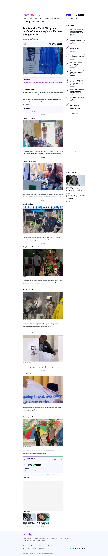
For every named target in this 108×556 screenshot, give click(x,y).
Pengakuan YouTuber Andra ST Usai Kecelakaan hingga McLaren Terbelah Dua (43, 523)
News (25, 18)
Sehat (71, 18)
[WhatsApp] (71, 548)
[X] (75, 548)
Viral (34, 474)
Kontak (24, 538)
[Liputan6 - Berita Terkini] (27, 534)
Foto (83, 18)
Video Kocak (26, 477)
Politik (30, 18)
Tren (33, 21)
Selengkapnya (75, 113)
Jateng (27, 22)
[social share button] (50, 44)
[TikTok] (82, 548)
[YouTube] (79, 548)
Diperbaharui (35, 44)
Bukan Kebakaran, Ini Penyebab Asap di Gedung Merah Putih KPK (29, 523)
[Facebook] (73, 548)
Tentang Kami (35, 538)
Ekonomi (36, 18)
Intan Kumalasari (32, 43)
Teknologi (53, 18)
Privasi (33, 540)
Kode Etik (38, 540)
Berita (38, 21)
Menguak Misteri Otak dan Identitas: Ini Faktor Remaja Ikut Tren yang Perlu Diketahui (43, 82)
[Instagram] (77, 548)
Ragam (43, 21)
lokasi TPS (46, 474)
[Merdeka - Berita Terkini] (29, 15)
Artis (41, 18)
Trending (46, 18)
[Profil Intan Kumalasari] (25, 43)
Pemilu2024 (39, 474)
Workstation (60, 538)
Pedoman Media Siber (43, 538)
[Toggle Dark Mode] (76, 15)
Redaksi (29, 538)
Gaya (67, 18)
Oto (58, 18)
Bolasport (77, 18)
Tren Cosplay (54, 474)
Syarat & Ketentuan (27, 540)
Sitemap (43, 540)
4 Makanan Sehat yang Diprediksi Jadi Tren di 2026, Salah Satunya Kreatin (41, 111)
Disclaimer (67, 538)
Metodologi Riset (53, 538)
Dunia (62, 18)
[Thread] (84, 548)
